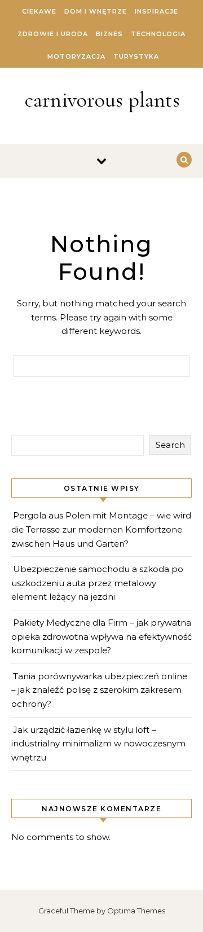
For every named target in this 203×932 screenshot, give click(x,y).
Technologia (158, 34)
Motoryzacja (76, 56)
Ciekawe (39, 11)
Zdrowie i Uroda (52, 34)
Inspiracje (156, 11)
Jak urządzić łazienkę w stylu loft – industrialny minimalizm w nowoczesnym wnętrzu (98, 743)
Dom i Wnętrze (95, 11)
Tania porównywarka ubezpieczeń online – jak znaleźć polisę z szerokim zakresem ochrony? (99, 690)
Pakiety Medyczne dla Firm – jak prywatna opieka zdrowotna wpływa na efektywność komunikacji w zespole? (101, 636)
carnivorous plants (102, 100)
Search (170, 444)
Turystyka (136, 56)
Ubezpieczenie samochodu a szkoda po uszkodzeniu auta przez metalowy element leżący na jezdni (97, 583)
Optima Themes (136, 910)
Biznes (109, 34)
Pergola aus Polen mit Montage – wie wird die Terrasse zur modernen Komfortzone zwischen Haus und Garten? (101, 529)
